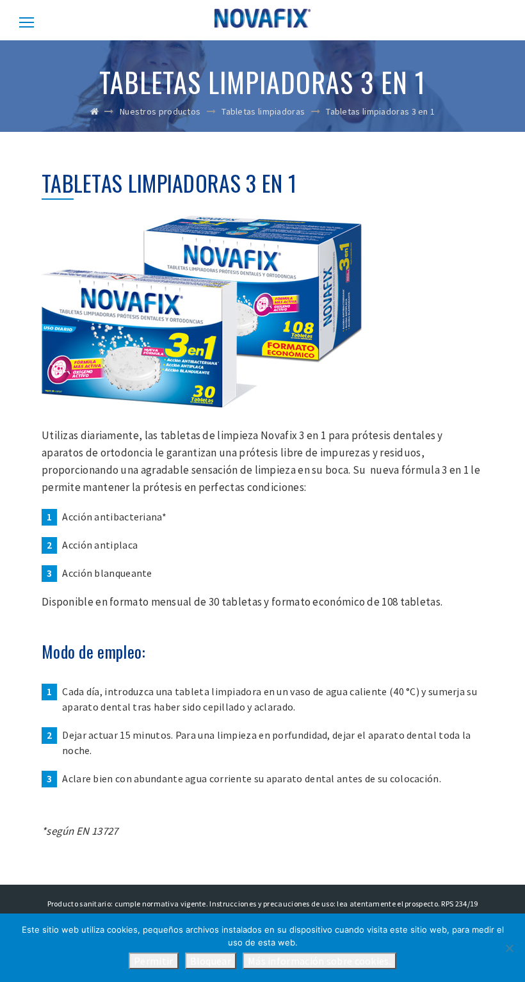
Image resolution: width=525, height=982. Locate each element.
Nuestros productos (160, 111)
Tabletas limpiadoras (263, 111)
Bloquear (210, 960)
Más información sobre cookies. (319, 960)
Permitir (153, 960)
